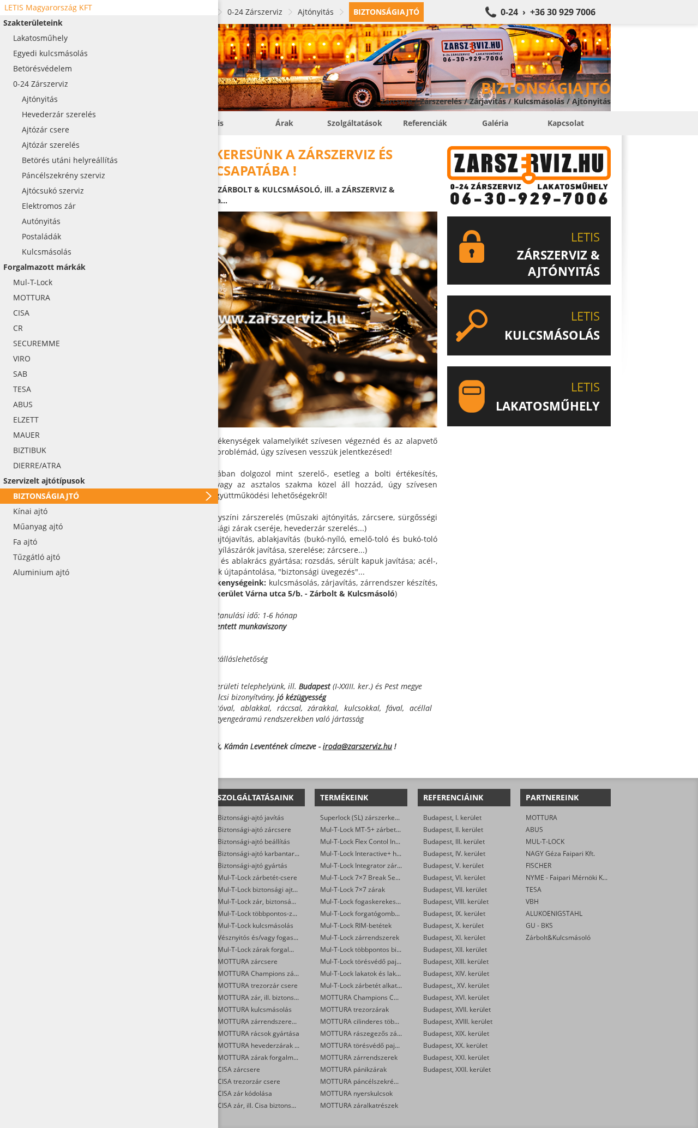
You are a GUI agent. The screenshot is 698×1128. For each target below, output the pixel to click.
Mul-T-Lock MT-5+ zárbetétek (364, 829)
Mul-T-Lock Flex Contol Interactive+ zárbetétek (390, 841)
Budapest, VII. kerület (455, 889)
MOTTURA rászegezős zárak (363, 1033)
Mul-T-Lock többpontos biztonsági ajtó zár (383, 949)
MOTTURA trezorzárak (354, 1009)
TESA (533, 889)
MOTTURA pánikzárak (353, 1069)
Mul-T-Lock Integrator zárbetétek (370, 865)
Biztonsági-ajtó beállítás (254, 841)
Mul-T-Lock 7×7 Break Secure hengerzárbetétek (392, 877)
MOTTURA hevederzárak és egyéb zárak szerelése (294, 1045)
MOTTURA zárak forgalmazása (264, 1057)
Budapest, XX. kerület (455, 1045)
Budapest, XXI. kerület (456, 1057)
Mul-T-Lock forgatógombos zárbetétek (378, 913)
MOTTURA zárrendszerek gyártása (270, 1021)
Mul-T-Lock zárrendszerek (359, 937)
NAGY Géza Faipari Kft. (560, 853)
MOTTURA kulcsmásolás (255, 1009)
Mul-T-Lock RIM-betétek (356, 925)
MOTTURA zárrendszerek (359, 1057)
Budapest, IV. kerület (454, 853)
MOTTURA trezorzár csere (258, 985)
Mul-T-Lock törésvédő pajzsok (365, 961)
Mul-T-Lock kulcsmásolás (255, 925)
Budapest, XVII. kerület (457, 1009)
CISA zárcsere (239, 1069)
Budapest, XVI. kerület (456, 997)
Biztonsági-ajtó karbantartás (261, 853)
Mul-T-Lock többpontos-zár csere (267, 913)
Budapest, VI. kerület (454, 877)
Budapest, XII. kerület (455, 949)
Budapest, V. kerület (453, 865)
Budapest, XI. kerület (454, 937)
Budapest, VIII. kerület (456, 901)
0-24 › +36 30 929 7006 (548, 12)
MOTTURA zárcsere (248, 961)
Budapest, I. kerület (452, 817)
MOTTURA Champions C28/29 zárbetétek (383, 997)
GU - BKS (539, 925)
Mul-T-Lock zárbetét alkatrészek (368, 985)
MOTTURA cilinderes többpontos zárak (378, 1021)
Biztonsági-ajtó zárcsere (254, 829)
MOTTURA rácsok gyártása (258, 1033)
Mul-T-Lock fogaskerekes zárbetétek (375, 901)
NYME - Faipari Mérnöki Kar (567, 877)
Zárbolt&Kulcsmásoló (558, 937)
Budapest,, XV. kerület (456, 985)
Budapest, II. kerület (453, 829)
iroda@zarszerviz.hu (357, 746)
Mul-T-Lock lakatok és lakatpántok (371, 973)
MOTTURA (541, 817)
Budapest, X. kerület (453, 925)
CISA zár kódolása (245, 1093)
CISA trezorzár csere (249, 1081)
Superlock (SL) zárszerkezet (362, 817)
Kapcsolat (565, 123)
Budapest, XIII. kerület (456, 961)
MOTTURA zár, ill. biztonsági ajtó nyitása (279, 997)
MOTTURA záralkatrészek (359, 1105)
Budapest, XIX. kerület (456, 1033)
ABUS (534, 829)
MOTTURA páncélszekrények (364, 1081)
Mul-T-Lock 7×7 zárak (352, 889)
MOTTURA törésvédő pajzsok (364, 1045)
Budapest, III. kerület (454, 841)
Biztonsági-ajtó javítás (251, 817)
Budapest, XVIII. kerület (457, 1021)
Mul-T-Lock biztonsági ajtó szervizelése (277, 889)
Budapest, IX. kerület (454, 913)
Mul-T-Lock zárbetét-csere (257, 877)
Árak (284, 123)
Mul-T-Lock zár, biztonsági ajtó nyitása (275, 901)
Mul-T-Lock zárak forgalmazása (265, 949)
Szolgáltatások (354, 123)
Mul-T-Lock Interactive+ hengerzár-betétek (384, 853)
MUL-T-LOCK (545, 841)
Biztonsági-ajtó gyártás (252, 865)
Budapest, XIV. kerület (456, 973)
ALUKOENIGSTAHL (554, 913)
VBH (532, 901)
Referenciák (425, 123)
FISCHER (538, 865)
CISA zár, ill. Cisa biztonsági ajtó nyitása (277, 1105)
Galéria (495, 123)
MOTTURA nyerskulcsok (356, 1093)
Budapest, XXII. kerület (457, 1069)
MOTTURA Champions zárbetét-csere (275, 973)
